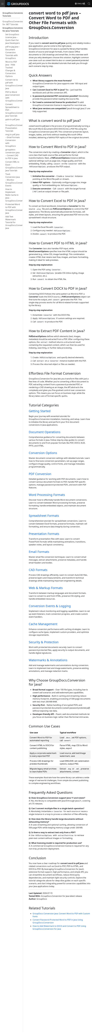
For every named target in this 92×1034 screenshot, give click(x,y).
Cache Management (43, 624)
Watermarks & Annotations (48, 660)
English (81, 4)
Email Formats (39, 552)
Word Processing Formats (47, 495)
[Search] (89, 3)
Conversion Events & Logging (50, 606)
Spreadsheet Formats (44, 516)
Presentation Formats (44, 534)
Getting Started (40, 411)
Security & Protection (44, 642)
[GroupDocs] (21, 4)
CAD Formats (38, 570)
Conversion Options (43, 453)
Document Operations (44, 432)
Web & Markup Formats (46, 588)
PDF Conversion (40, 474)
